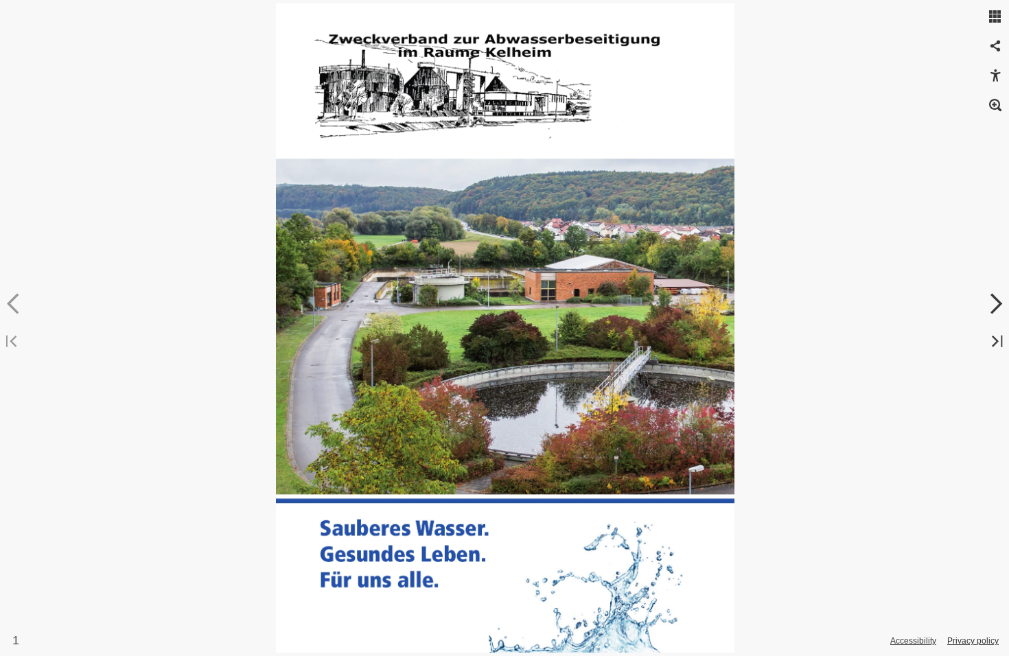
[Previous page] (13, 304)
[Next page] (995, 304)
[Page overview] (995, 17)
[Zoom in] (995, 105)
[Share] (995, 46)
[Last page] (995, 342)
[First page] (13, 342)
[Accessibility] (995, 76)
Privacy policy (973, 641)
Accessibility (913, 641)
